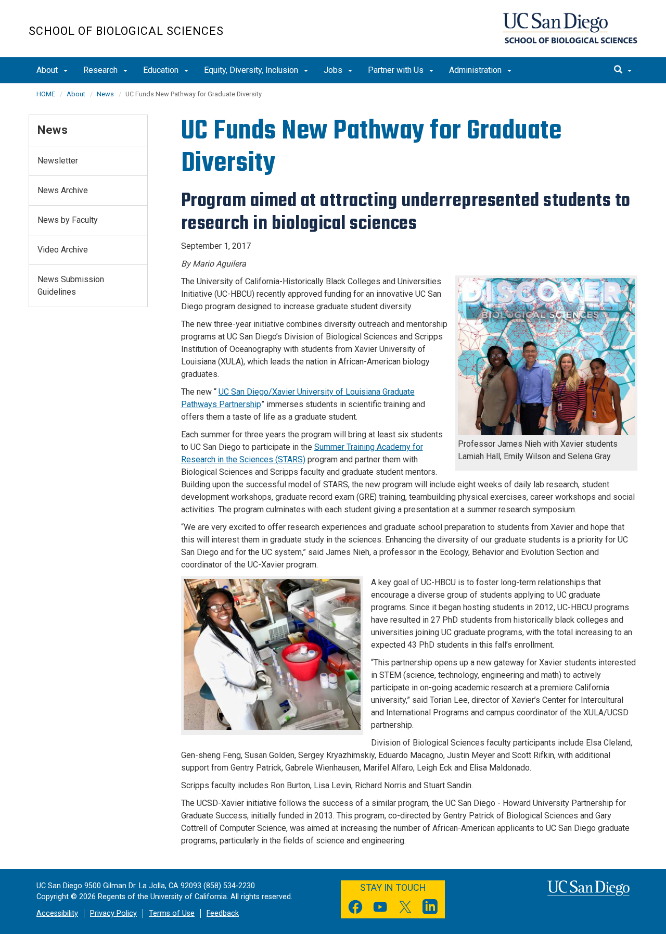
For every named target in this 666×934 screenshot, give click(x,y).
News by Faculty (67, 220)
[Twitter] (405, 908)
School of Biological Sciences (126, 30)
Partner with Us (397, 70)
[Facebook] (355, 908)
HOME (45, 94)
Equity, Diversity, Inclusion (252, 70)
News (105, 94)
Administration (476, 70)
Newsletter (57, 161)
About (48, 70)
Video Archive (62, 250)
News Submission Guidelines (70, 285)
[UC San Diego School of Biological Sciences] (570, 28)
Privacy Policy (113, 913)
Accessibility (57, 913)
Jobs (334, 70)
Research (101, 70)
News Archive (62, 190)
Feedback (223, 913)
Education (162, 70)
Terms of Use (172, 913)
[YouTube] (380, 908)
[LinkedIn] (430, 908)
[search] (622, 70)
